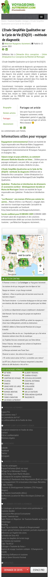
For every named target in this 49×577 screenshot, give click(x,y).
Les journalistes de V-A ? (10, 417)
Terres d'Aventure (11, 397)
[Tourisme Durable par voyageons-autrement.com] (18, 6)
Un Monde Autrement (12, 400)
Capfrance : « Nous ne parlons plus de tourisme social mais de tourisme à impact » (22, 295)
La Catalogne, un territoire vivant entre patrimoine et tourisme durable (22, 509)
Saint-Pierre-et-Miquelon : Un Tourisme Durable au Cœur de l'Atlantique (24, 520)
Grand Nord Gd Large (12, 386)
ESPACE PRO (38, 570)
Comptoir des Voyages (12, 378)
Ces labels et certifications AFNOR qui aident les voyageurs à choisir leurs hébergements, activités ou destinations (22, 321)
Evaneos (7, 383)
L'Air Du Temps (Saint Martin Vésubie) (15, 473)
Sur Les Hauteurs (31, 392)
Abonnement (8, 123)
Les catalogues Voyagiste (13, 369)
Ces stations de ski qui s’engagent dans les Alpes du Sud (21, 286)
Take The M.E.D (7, 543)
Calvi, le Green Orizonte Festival (13, 557)
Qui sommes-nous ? (9, 414)
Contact (4, 432)
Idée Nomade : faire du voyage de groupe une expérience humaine (21, 315)
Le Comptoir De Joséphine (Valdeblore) (16, 476)
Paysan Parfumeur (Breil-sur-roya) (14, 468)
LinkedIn (4, 447)
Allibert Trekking (31, 372)
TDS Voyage (8, 394)
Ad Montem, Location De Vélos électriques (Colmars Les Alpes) (22, 497)
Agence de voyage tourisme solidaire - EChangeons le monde (22, 550)
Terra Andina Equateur (33, 394)
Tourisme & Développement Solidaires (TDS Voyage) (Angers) (21, 488)
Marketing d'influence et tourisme (14, 554)
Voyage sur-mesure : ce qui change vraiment (17, 290)
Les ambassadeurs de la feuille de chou (16, 420)
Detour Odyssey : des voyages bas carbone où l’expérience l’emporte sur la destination (21, 345)
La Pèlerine (8, 389)
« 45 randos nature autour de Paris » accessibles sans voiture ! (23, 358)
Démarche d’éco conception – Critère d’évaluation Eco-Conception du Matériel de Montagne (24, 55)
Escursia (7, 381)
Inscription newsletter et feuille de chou (17, 429)
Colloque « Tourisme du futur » (13, 546)
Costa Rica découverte (32, 378)
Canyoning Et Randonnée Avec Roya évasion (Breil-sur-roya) (24, 479)
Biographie (7, 107)
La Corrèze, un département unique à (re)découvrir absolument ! (23, 310)
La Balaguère (29, 386)
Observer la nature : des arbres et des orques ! (17, 354)
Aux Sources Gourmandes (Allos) (14, 492)
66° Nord (7, 372)
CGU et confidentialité (10, 435)
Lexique (26, 21)
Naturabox (28, 389)
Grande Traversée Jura (9, 516)
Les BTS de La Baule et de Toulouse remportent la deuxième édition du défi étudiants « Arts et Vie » (22, 363)
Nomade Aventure (11, 392)
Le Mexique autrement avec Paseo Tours (15, 350)
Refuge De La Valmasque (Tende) (14, 471)
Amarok (7, 375)
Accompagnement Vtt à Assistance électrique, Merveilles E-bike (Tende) (23, 483)
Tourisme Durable (14, 21)
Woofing (4, 524)
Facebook (5, 450)
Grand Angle (29, 383)
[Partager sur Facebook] (3, 49)
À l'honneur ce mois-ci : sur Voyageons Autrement (23, 282)
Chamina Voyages (30, 375)
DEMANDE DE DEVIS (13, 570)
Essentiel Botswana (32, 381)
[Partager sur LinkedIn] (6, 49)
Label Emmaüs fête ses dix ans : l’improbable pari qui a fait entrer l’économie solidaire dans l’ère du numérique (24, 334)
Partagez (6, 118)
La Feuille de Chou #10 (10, 535)
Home (3, 21)
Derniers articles (9, 113)
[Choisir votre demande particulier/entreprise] (27, 570)
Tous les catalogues (9, 465)
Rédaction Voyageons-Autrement (17, 43)
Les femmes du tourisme (11, 540)
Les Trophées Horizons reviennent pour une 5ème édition (21, 340)
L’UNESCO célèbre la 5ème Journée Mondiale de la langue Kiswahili (21, 328)
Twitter (4, 453)
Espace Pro (5, 411)
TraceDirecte (29, 397)
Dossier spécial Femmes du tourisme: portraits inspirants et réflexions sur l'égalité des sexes (24, 531)
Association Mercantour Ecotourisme (15, 513)
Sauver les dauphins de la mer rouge (15, 538)
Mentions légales (8, 438)
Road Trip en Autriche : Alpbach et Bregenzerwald (20, 527)
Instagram (5, 456)
